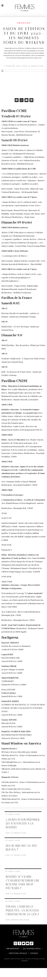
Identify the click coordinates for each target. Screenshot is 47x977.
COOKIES (34, 953)
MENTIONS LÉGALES (18, 953)
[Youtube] (27, 943)
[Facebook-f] (19, 943)
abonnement (13, 949)
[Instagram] (15, 943)
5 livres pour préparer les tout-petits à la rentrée (22, 823)
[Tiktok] (31, 943)
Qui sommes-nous (32, 949)
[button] (17, 100)
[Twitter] (23, 943)
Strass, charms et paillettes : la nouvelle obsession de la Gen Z (22, 910)
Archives (24, 23)
